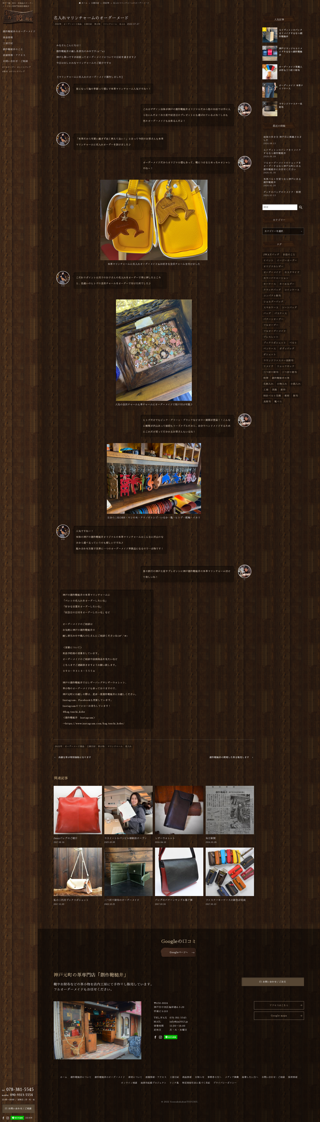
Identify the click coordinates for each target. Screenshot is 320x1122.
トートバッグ (289, 307)
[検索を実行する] (300, 207)
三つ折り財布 (271, 372)
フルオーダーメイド (275, 331)
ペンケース (270, 349)
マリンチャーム (110, 24)
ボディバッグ (287, 349)
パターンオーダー (274, 319)
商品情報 (187, 1077)
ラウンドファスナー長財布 (279, 360)
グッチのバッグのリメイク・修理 (282, 193)
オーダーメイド (272, 272)
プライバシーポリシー (225, 1083)
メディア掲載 (232, 1077)
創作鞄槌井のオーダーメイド (110, 1077)
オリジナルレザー (274, 266)
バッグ (267, 313)
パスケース (280, 313)
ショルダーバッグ (274, 302)
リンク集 (174, 1083)
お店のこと (289, 255)
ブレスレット (271, 337)
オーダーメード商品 (73, 24)
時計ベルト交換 (272, 396)
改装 (274, 390)
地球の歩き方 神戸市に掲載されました (283, 140)
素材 (287, 396)
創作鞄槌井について (81, 1077)
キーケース (270, 284)
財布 (295, 396)
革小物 (97, 24)
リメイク (269, 366)
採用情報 (293, 1077)
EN (30, 1118)
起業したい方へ (250, 1077)
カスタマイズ (292, 272)
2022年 (58, 24)
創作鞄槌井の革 (281, 378)
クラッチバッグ (272, 290)
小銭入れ (296, 384)
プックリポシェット (275, 343)
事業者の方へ (215, 1077)
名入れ (122, 24)
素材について (135, 1077)
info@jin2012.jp (179, 1022)
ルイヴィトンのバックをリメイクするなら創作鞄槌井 (282, 153)
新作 (283, 390)
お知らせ (199, 1077)
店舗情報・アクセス (156, 1077)
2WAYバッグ (271, 255)
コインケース (292, 290)
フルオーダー (271, 325)
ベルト (293, 343)
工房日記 (88, 24)
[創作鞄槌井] (18, 18)
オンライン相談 (129, 1083)
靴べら (278, 401)
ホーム (63, 1077)
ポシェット (270, 354)
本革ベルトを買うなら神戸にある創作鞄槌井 (282, 182)
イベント (269, 260)
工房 (266, 390)
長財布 (267, 401)
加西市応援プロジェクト (153, 1083)
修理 (266, 378)
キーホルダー (287, 284)
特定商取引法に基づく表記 (196, 1083)
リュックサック (285, 366)
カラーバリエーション (276, 278)
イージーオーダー (287, 260)
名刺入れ (269, 384)
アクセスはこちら (279, 1005)
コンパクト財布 (272, 296)
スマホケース (271, 307)
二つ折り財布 (289, 372)
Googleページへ (179, 952)
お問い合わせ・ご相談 (273, 1077)
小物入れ (282, 384)
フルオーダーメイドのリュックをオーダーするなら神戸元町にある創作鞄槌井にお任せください (282, 168)
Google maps (279, 1016)
